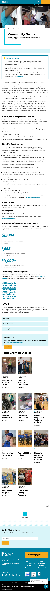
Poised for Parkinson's (23, 416)
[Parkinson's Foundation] (5, 2)
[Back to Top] (25, 514)
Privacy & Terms (42, 563)
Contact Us (41, 565)
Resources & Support (17, 28)
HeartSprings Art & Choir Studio (7, 382)
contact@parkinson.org (7, 589)
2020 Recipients (9, 296)
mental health (30, 67)
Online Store (28, 565)
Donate (45, 1)
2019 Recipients (8, 299)
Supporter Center (42, 567)
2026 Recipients (9, 283)
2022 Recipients (9, 292)
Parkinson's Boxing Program (23, 492)
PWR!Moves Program (7, 491)
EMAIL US (8, 346)
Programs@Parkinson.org (32, 197)
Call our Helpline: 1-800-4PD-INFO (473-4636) (36, 555)
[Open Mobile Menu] (39, 2)
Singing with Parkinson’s (7, 454)
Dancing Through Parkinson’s (23, 382)
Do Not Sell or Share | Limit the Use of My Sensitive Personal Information (18, 586)
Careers (27, 567)
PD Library (40, 561)
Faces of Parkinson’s (7, 416)
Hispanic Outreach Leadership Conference (39, 456)
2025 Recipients (9, 285)
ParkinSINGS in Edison (24, 454)
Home (9, 28)
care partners (20, 76)
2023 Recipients (9, 290)
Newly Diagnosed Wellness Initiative (39, 418)
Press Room (28, 561)
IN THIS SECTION (7, 51)
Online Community (30, 563)
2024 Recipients (9, 287)
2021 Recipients (8, 294)
